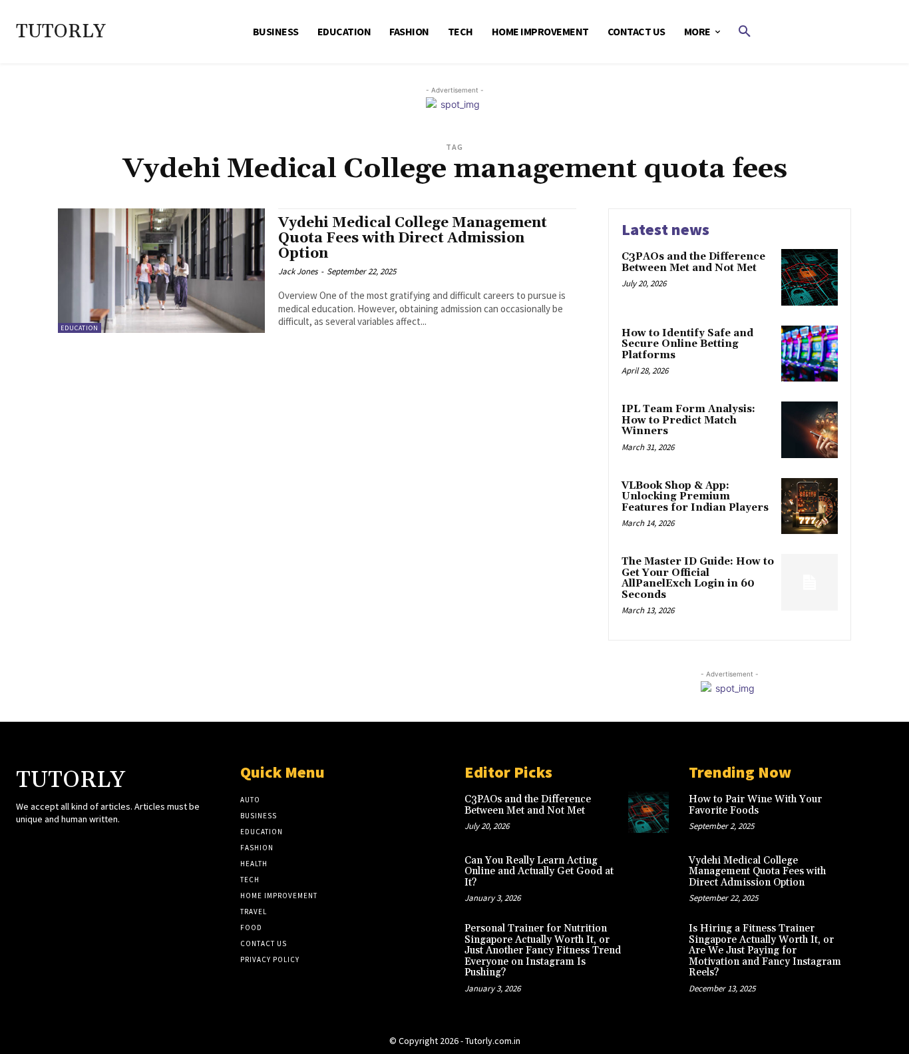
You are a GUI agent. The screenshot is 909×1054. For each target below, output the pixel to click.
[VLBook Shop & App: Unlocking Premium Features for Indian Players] (809, 506)
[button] (745, 32)
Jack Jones (297, 271)
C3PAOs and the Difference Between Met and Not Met (693, 262)
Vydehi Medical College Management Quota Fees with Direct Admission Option (412, 238)
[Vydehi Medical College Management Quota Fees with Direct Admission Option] (161, 270)
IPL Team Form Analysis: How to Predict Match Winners (688, 420)
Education (79, 328)
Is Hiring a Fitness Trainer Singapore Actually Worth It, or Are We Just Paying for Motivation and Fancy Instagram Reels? (765, 950)
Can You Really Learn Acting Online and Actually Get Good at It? (539, 871)
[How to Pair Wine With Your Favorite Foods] (872, 812)
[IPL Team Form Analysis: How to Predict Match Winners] (809, 429)
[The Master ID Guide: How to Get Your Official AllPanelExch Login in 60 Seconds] (809, 582)
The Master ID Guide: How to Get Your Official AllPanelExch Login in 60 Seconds (698, 578)
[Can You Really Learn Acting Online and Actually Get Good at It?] (648, 873)
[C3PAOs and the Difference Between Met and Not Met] (809, 277)
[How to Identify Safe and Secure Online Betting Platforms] (809, 354)
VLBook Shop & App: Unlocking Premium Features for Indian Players (695, 496)
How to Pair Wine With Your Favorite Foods (755, 805)
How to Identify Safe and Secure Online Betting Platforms (687, 344)
